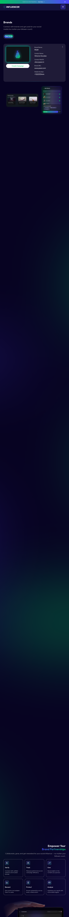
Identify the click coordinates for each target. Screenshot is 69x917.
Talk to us (8, 36)
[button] (63, 6)
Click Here (40, 2)
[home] (11, 7)
